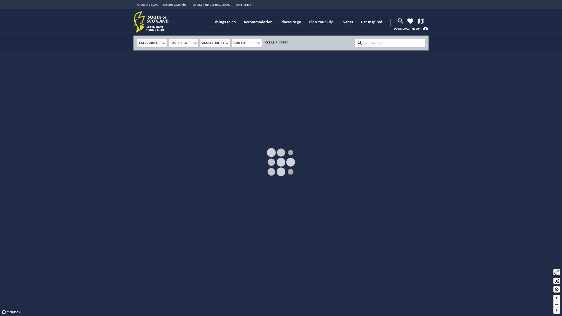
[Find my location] (556, 289)
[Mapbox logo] (11, 312)
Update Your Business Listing (211, 5)
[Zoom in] (556, 298)
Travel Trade (243, 5)
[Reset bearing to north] (556, 310)
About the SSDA (147, 5)
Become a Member (175, 5)
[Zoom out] (556, 304)
